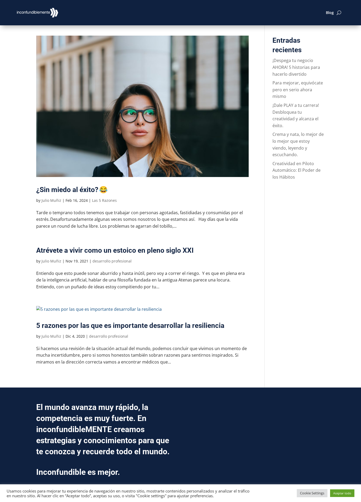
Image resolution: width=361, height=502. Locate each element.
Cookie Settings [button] (312, 493)
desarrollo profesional (112, 261)
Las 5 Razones (104, 200)
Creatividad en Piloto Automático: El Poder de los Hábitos (296, 170)
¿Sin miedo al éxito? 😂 (72, 190)
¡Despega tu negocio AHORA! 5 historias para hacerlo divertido (296, 67)
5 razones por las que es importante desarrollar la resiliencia (130, 325)
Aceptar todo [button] (342, 493)
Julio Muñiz (51, 200)
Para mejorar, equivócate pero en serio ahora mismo (297, 89)
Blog (330, 12)
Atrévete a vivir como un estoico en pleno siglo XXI (115, 250)
